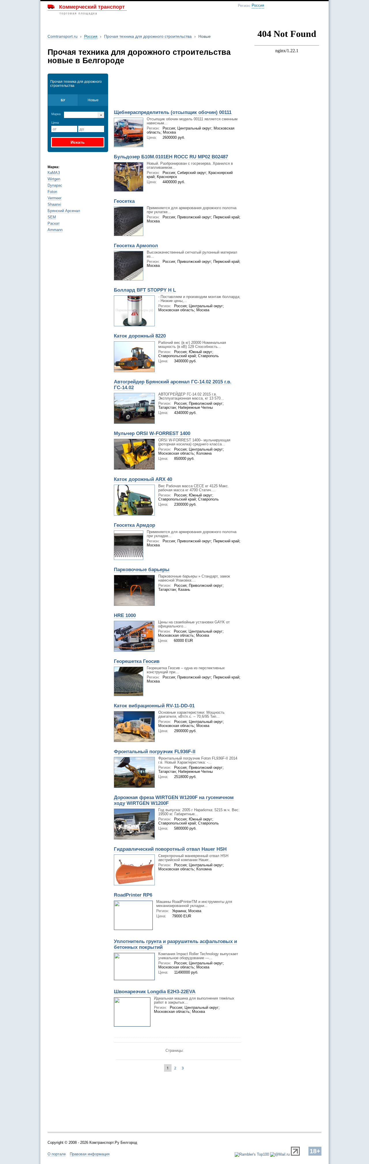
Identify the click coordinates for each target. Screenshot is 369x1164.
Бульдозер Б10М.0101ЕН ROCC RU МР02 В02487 (171, 157)
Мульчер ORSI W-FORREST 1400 (152, 433)
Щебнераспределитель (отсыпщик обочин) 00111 (172, 112)
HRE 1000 (125, 615)
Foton (52, 192)
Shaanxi (54, 204)
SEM (52, 217)
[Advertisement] (178, 87)
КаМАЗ (54, 172)
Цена (55, 122)
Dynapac (55, 185)
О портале (57, 1154)
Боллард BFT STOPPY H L (145, 290)
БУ (63, 100)
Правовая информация (90, 1154)
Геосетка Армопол (136, 245)
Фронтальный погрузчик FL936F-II (154, 751)
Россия (258, 5)
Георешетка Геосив (136, 661)
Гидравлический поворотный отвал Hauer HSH (170, 849)
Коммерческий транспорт (92, 7)
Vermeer (54, 198)
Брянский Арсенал (64, 211)
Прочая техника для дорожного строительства (148, 36)
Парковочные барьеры (142, 569)
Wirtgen (54, 179)
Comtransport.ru (63, 36)
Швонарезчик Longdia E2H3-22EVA (154, 991)
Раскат (54, 223)
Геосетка (124, 201)
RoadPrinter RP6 (133, 895)
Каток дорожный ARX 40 (143, 479)
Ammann (55, 230)
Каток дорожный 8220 (140, 336)
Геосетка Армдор (134, 525)
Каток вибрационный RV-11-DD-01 (154, 705)
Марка (56, 114)
